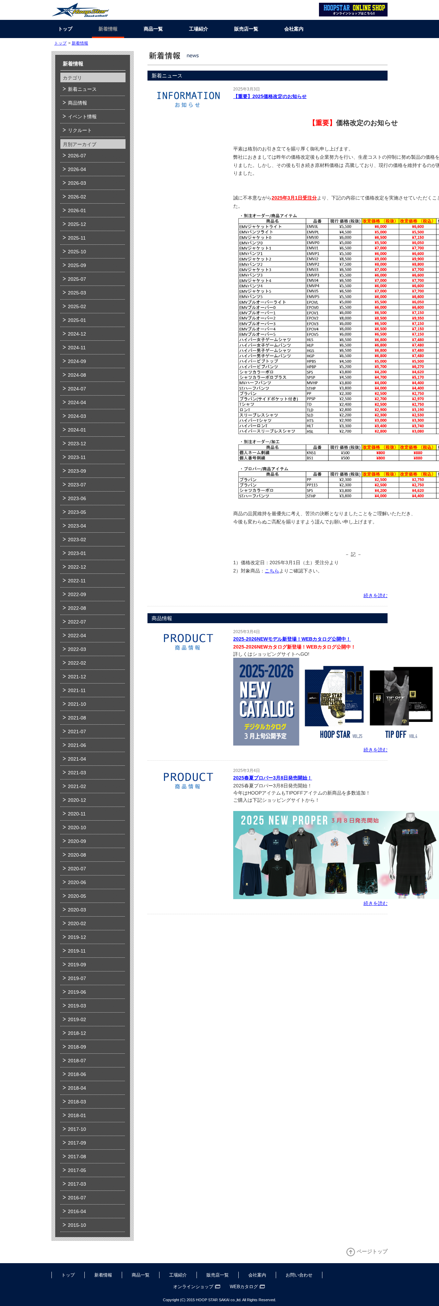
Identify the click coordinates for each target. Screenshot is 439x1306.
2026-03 (77, 183)
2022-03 (77, 649)
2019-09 (77, 964)
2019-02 (77, 1019)
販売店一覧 (246, 29)
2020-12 (77, 800)
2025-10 (77, 251)
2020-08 (77, 855)
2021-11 (77, 690)
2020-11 (77, 814)
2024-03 (77, 416)
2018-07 (77, 1060)
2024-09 (77, 361)
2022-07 (77, 622)
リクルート (80, 130)
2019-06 (77, 992)
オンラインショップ (193, 1286)
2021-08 (77, 718)
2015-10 (77, 1225)
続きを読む (376, 595)
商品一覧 (153, 29)
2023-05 (77, 512)
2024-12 (77, 334)
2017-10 (77, 1129)
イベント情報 (82, 116)
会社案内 (294, 29)
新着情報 (108, 29)
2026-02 (77, 196)
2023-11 (77, 457)
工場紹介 (198, 29)
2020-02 (77, 923)
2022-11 (77, 580)
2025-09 (77, 265)
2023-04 (77, 526)
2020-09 (77, 841)
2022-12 (77, 567)
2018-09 (77, 1047)
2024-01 (77, 430)
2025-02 (77, 306)
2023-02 (77, 539)
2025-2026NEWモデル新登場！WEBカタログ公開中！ (292, 639)
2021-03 (77, 772)
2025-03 (77, 292)
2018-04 (77, 1088)
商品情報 (77, 103)
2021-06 (77, 745)
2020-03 (77, 909)
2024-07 (77, 388)
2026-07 (77, 155)
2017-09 (77, 1143)
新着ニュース (82, 89)
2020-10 (77, 827)
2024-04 (77, 402)
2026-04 (77, 169)
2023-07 (77, 484)
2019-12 (77, 937)
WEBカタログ (244, 1286)
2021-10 (77, 704)
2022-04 (77, 635)
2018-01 (77, 1115)
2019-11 (77, 951)
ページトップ (372, 1251)
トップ (65, 29)
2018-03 (77, 1101)
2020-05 (77, 896)
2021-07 (77, 731)
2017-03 (77, 1184)
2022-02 (77, 663)
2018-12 (77, 1033)
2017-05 (77, 1170)
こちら (272, 570)
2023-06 (77, 498)
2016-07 (77, 1197)
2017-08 (77, 1156)
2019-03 (77, 1005)
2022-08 (77, 608)
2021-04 (77, 759)
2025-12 (77, 224)
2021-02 (77, 786)
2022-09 (77, 594)
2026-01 (77, 210)
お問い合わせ (299, 1275)
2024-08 (77, 375)
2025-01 (77, 320)
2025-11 (77, 238)
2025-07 (77, 279)
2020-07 (77, 868)
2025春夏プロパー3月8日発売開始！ (272, 778)
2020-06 (77, 882)
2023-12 (77, 443)
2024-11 (77, 347)
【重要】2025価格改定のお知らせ (270, 96)
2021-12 (77, 676)
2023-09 (77, 471)
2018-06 (77, 1074)
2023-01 (77, 553)
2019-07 (77, 978)
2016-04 (77, 1211)
